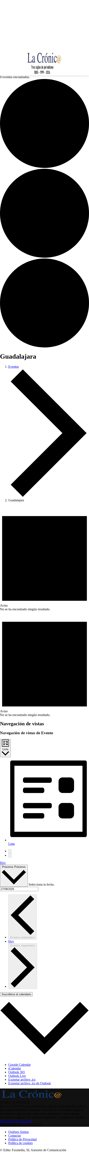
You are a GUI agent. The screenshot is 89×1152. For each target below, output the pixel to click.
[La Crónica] (44, 61)
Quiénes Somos (18, 1132)
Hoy (3, 863)
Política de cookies (20, 1143)
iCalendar (14, 1068)
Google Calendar (19, 1064)
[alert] (44, 558)
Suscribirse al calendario (16, 994)
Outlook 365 (16, 1072)
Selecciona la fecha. (41, 884)
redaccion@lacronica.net (16, 1121)
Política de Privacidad (22, 1139)
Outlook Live (17, 1076)
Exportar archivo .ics (21, 1079)
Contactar (14, 1135)
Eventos (13, 366)
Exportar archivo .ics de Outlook (29, 1083)
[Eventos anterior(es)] (10, 851)
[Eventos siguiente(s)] (10, 855)
